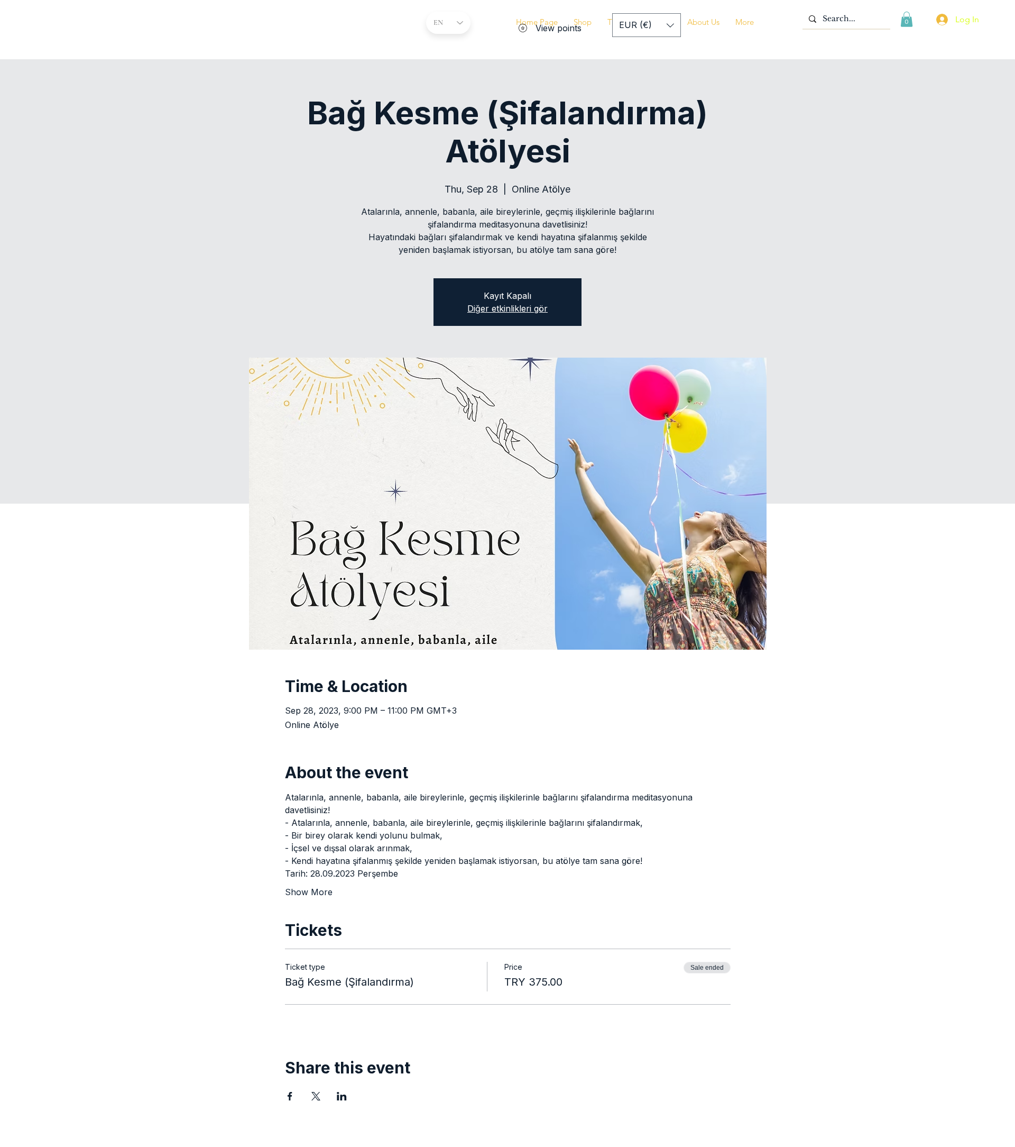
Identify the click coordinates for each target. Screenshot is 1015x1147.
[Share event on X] (316, 1096)
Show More (309, 892)
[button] (703, 22)
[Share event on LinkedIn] (342, 1096)
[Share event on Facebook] (290, 1096)
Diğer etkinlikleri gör (507, 308)
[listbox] (646, 25)
